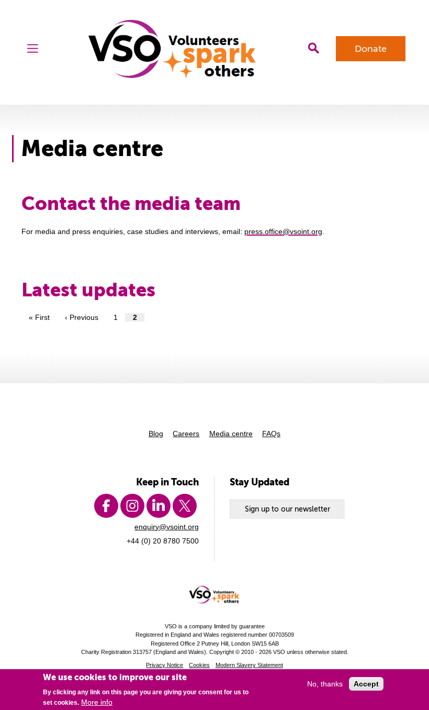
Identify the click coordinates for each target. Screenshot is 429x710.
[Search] (313, 48)
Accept (366, 684)
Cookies (199, 665)
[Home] (173, 49)
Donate (371, 48)
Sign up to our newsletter (287, 509)
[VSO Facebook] (106, 506)
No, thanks (325, 684)
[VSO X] (185, 506)
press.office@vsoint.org (283, 231)
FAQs (271, 433)
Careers (186, 433)
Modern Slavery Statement (249, 665)
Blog (156, 433)
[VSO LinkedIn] (158, 506)
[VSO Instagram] (132, 506)
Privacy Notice (164, 665)
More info (96, 702)
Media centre (231, 433)
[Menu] (33, 48)
